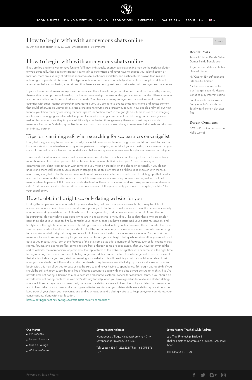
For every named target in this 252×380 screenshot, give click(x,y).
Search (219, 41)
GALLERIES (169, 20)
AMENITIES (145, 20)
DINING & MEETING (78, 20)
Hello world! (197, 133)
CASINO (102, 20)
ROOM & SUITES (48, 20)
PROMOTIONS (123, 20)
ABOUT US (193, 20)
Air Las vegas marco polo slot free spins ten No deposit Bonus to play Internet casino (207, 90)
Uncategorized (80, 47)
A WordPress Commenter (205, 128)
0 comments (98, 47)
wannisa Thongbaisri (41, 47)
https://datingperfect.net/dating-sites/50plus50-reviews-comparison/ (68, 300)
